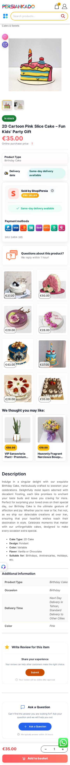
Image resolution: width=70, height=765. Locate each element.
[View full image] (35, 64)
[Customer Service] (3, 566)
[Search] (63, 16)
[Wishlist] (5, 37)
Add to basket (38, 758)
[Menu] (5, 16)
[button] (64, 6)
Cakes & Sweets (10, 25)
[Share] (5, 45)
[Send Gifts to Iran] (18, 6)
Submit (35, 672)
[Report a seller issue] (52, 190)
